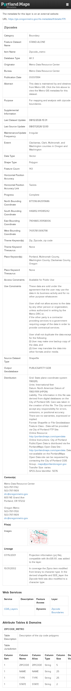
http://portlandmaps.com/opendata (47, 436)
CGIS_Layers (11, 609)
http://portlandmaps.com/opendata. (47, 450)
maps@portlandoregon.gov (52, 464)
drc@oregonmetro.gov (16, 494)
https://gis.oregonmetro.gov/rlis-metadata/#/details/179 (36, 19)
